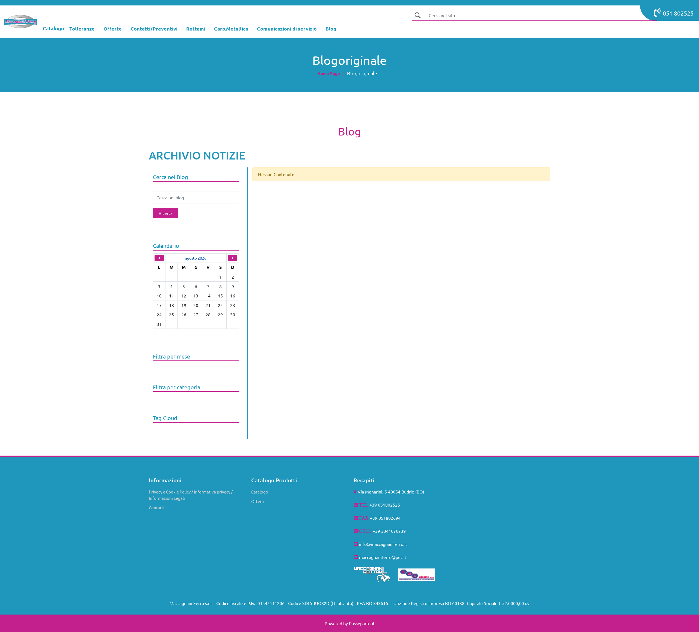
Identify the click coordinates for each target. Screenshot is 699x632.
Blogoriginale (362, 73)
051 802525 (678, 13)
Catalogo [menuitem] (259, 491)
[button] (417, 15)
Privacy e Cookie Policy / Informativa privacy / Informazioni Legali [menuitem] (191, 495)
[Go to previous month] (159, 258)
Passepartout (362, 623)
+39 (377, 531)
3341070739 (393, 531)
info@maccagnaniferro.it (383, 544)
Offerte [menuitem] (258, 501)
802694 (393, 517)
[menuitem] (82, 29)
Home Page (329, 73)
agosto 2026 (195, 257)
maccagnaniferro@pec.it (382, 557)
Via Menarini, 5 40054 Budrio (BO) (391, 491)
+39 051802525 (384, 504)
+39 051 (378, 517)
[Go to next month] (232, 258)
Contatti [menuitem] (156, 507)
